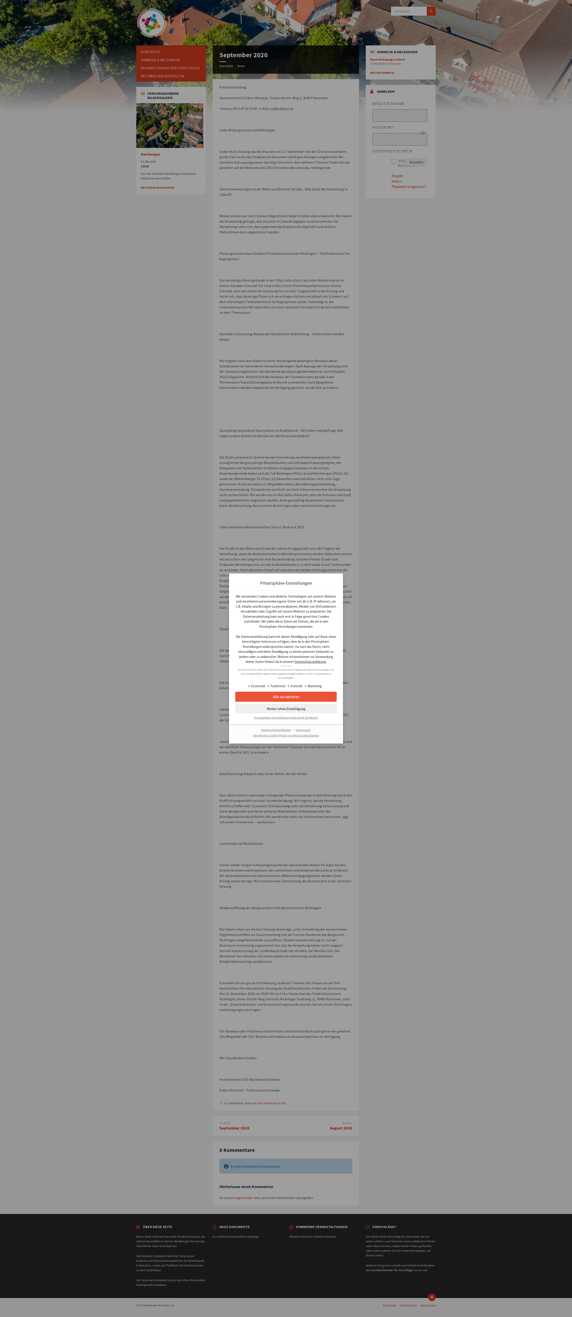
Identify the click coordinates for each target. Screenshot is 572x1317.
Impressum (303, 730)
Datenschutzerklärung (310, 662)
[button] (286, 709)
